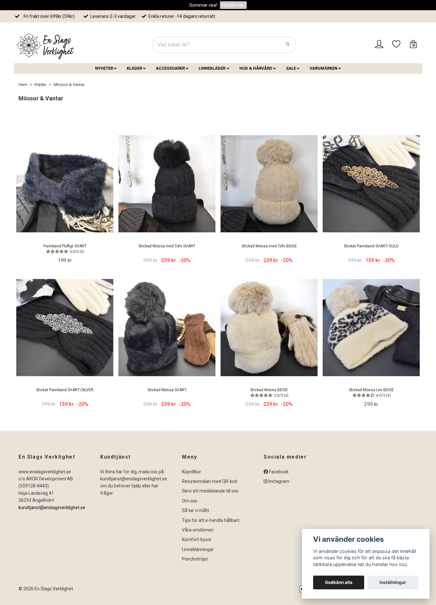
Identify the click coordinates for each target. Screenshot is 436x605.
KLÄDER (134, 68)
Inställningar (393, 582)
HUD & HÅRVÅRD (255, 68)
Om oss (189, 500)
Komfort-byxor (197, 539)
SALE (291, 68)
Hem (23, 84)
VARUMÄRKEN (323, 68)
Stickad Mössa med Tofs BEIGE (269, 246)
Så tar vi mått (195, 510)
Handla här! (233, 5)
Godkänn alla (338, 582)
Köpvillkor (191, 471)
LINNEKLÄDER (212, 68)
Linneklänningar (198, 549)
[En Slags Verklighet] (46, 45)
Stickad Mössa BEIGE (269, 392)
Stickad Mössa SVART (167, 390)
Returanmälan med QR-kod (209, 481)
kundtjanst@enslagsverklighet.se (52, 507)
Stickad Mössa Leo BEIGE (371, 392)
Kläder (40, 84)
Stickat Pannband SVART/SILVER (65, 390)
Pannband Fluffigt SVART (64, 248)
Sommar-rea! (203, 5)
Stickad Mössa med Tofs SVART (167, 246)
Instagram (278, 481)
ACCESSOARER (170, 68)
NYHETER (104, 68)
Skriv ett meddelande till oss (210, 490)
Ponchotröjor (195, 559)
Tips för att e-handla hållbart (210, 520)
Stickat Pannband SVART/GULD (371, 246)
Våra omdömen (198, 529)
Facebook (278, 471)
